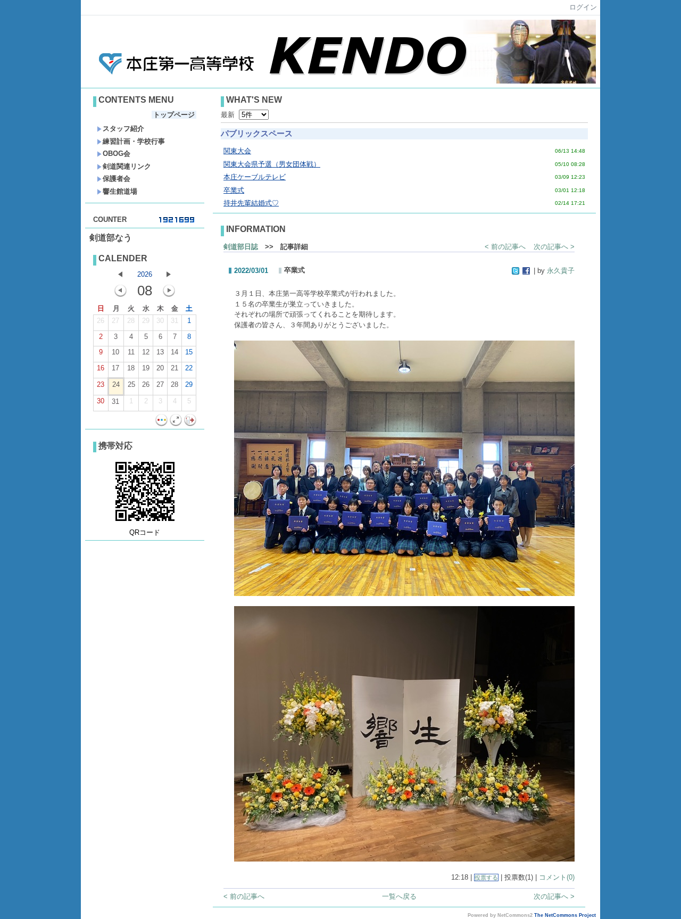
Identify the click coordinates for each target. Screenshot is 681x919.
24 (116, 384)
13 (160, 352)
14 (174, 352)
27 (115, 321)
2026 (144, 274)
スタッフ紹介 (123, 129)
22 (189, 368)
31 (174, 321)
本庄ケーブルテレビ (254, 177)
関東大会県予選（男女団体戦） (271, 164)
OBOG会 (116, 154)
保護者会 (116, 179)
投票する (486, 877)
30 (160, 321)
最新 (230, 115)
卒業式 (233, 190)
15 (189, 352)
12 (146, 352)
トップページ (174, 115)
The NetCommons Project (565, 915)
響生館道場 (120, 191)
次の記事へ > (554, 247)
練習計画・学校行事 (134, 141)
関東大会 (237, 151)
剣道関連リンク (127, 166)
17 (115, 368)
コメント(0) (557, 877)
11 (131, 352)
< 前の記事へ (505, 247)
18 (131, 368)
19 (146, 368)
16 (100, 368)
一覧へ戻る (399, 896)
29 (146, 321)
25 (131, 384)
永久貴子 (561, 271)
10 (115, 352)
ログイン (583, 7)
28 (131, 321)
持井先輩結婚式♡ (251, 203)
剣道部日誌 (240, 247)
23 (100, 384)
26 (100, 321)
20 (160, 368)
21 (174, 368)
